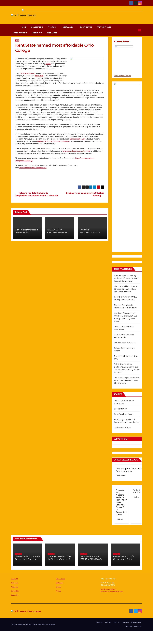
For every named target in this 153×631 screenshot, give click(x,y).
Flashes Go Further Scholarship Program (53, 141)
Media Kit (37, 33)
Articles (18, 554)
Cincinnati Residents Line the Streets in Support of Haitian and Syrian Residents (125, 289)
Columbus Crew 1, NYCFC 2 (125, 343)
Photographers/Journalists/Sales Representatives (131, 469)
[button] (135, 30)
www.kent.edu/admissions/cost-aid (76, 151)
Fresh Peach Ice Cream (123, 414)
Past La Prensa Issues (122, 76)
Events (58, 587)
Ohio (17, 40)
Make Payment (20, 33)
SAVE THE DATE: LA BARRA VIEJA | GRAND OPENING (91, 559)
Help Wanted (121, 475)
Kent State (39, 76)
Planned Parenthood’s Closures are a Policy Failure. (123, 559)
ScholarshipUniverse (78, 139)
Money (48, 64)
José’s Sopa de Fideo (122, 428)
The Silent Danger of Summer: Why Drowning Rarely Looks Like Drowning (126, 380)
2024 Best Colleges (27, 73)
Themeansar (51, 624)
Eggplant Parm (120, 409)
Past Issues (86, 27)
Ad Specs (14, 583)
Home (23, 27)
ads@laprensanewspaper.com (112, 591)
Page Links (52, 33)
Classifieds (37, 27)
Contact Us (15, 591)
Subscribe (14, 595)
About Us (14, 587)
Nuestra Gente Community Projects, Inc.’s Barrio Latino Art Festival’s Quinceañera (126, 278)
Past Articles (104, 27)
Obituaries (68, 27)
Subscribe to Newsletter (133, 626)
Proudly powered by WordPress (21, 624)
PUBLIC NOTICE (136, 491)
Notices (120, 519)
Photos (52, 27)
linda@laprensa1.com (108, 589)
